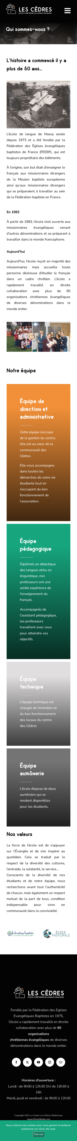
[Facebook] (16, 1062)
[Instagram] (49, 1062)
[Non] (72, 1130)
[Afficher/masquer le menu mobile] (68, 10)
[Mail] (60, 1062)
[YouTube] (38, 1062)
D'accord (38, 1134)
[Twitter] (27, 1062)
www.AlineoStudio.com (38, 1119)
